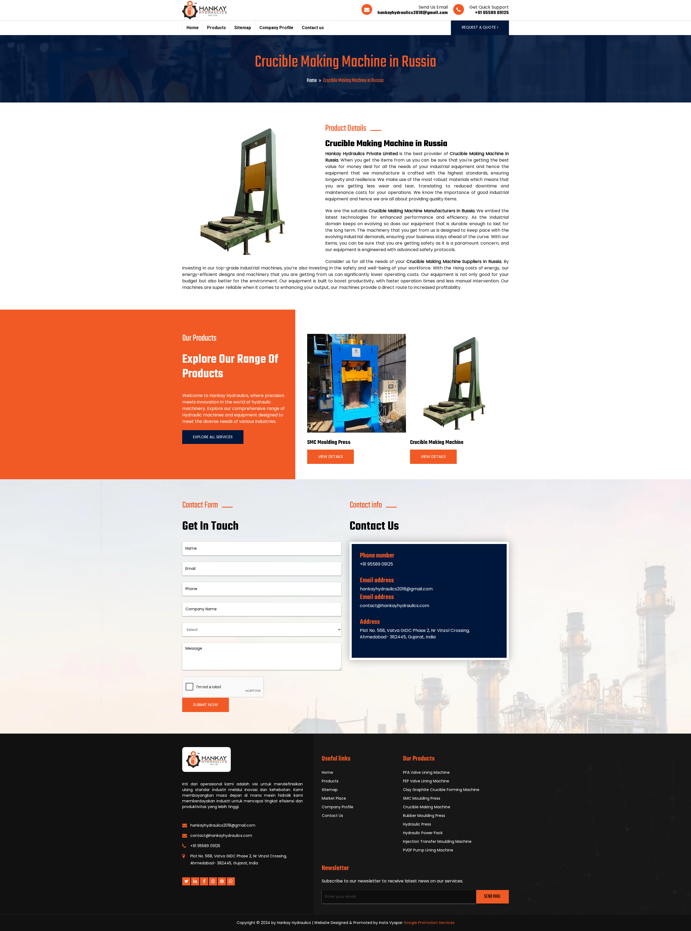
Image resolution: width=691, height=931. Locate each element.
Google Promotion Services (429, 922)
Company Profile (276, 27)
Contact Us (332, 815)
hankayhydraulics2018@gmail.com (413, 12)
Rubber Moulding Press (424, 815)
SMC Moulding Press (329, 442)
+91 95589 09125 (492, 12)
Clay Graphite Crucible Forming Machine (441, 789)
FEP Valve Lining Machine (426, 781)
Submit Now (205, 704)
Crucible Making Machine (436, 442)
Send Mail (492, 897)
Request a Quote (479, 27)
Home (193, 27)
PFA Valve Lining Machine (426, 772)
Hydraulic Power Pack (423, 833)
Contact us (313, 27)
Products (216, 27)
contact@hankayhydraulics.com (394, 606)
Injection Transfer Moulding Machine (437, 841)
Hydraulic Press (417, 824)
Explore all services (213, 437)
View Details (330, 456)
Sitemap (242, 27)
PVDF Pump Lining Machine (428, 850)
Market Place (334, 798)
